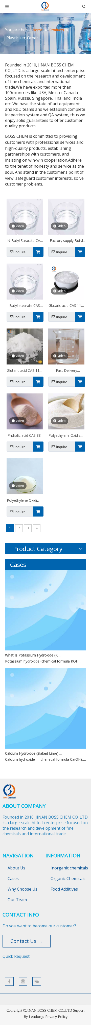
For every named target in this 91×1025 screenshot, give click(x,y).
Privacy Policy (56, 1016)
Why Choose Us (22, 889)
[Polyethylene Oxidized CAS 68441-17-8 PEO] (66, 411)
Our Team (17, 899)
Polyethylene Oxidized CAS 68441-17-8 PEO (66, 436)
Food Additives (64, 889)
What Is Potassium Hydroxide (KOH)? (33, 655)
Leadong (36, 1016)
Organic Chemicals (68, 878)
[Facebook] (9, 981)
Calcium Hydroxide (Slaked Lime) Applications (33, 753)
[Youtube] (23, 981)
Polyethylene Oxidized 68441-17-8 (25, 501)
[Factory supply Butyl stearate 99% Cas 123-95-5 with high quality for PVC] (66, 216)
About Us (16, 868)
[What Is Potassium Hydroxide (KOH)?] (45, 649)
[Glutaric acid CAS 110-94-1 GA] (66, 281)
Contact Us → (26, 941)
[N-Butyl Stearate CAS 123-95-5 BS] (25, 216)
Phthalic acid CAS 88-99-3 (25, 436)
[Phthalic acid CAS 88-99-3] (25, 411)
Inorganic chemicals (69, 868)
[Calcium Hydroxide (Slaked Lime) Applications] (45, 747)
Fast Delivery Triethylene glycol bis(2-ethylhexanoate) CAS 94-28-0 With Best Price (66, 371)
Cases (13, 878)
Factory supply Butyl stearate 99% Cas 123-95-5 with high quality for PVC (66, 241)
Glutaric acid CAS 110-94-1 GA (66, 306)
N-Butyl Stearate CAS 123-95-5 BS (24, 241)
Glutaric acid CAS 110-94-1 (25, 371)
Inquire (20, 252)
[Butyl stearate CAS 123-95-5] (25, 281)
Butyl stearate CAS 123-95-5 (24, 306)
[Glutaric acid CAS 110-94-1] (25, 346)
